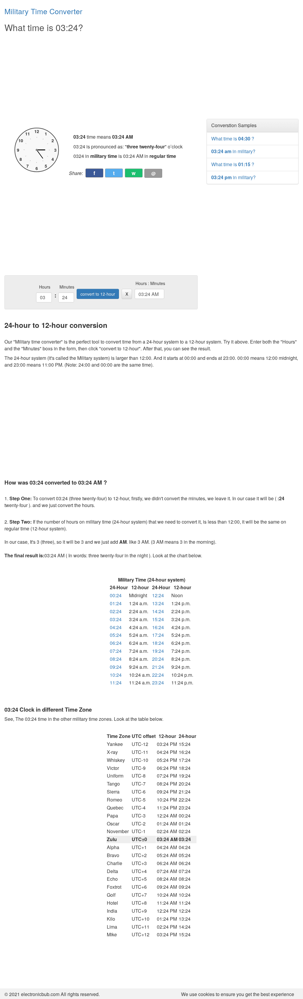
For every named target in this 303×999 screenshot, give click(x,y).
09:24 (116, 666)
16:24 (158, 627)
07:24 (116, 650)
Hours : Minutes (150, 283)
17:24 (158, 635)
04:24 (116, 627)
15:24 (158, 619)
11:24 (116, 682)
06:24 (116, 642)
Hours (44, 287)
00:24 (116, 595)
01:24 (116, 603)
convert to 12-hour (97, 294)
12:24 (158, 595)
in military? (233, 151)
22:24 (158, 674)
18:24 (158, 642)
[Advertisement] (101, 80)
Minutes (66, 287)
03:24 (116, 619)
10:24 (116, 674)
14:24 (158, 611)
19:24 (158, 650)
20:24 (158, 658)
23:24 (158, 682)
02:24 (116, 611)
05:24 (116, 635)
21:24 (158, 666)
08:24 (116, 658)
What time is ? (232, 138)
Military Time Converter (43, 11)
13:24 (158, 603)
